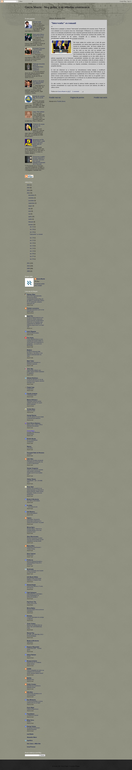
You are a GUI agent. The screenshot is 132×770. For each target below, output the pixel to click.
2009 (28, 268)
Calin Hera (30, 459)
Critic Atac (30, 368)
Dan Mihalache (31, 700)
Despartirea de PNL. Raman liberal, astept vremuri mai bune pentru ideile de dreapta (39, 142)
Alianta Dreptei (31, 585)
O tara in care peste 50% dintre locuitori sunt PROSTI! (38, 82)
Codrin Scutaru (31, 684)
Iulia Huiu (30, 692)
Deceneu (29, 616)
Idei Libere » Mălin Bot (33, 743)
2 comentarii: (76, 91)
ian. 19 (32, 243)
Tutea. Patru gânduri (38, 112)
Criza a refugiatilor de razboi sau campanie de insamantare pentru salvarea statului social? (35, 672)
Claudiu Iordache (32, 393)
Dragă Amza (30, 389)
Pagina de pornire (77, 98)
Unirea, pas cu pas (32, 603)
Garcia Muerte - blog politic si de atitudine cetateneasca (57, 7)
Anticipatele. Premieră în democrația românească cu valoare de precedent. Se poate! (35, 521)
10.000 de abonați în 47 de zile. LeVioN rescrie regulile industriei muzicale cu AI (35, 381)
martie (30, 219)
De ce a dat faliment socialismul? (32, 441)
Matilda (29, 678)
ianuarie (30, 224)
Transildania (30, 714)
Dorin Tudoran (31, 553)
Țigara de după (31, 410)
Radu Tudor (30, 361)
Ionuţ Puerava (31, 747)
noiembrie (31, 198)
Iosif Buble (30, 734)
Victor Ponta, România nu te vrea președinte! (34, 694)
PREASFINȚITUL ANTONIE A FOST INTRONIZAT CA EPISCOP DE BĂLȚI (34, 595)
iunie (29, 211)
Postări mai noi (55, 98)
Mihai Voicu (30, 720)
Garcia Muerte (41, 279)
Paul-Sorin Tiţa (31, 602)
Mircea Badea (31, 608)
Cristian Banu (31, 409)
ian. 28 (32, 229)
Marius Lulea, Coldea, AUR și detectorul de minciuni (34, 425)
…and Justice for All (32, 507)
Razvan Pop (30, 633)
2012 (28, 193)
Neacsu (29, 446)
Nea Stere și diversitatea (33, 500)
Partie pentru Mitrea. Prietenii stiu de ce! (38, 35)
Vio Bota (29, 505)
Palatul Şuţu (30, 387)
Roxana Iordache (32, 661)
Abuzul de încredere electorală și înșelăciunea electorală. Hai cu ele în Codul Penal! (35, 462)
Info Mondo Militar (32, 577)
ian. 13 (32, 251)
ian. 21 (32, 240)
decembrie (31, 195)
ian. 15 (32, 245)
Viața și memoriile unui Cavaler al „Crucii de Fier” (35, 571)
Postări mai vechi (100, 98)
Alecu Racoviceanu (32, 536)
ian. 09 (32, 253)
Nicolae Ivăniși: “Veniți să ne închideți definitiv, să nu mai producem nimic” (34, 530)
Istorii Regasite (31, 331)
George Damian (31, 415)
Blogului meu (30, 679)
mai (29, 214)
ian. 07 (32, 256)
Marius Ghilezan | (32, 400)
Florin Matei (30, 707)
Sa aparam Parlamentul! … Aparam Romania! (34, 728)
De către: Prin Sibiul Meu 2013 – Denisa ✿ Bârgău (35, 635)
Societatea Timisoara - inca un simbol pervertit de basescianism (39, 51)
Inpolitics (30, 740)
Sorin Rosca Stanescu (33, 423)
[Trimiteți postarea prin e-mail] (82, 91)
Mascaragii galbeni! (32, 513)
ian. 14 (32, 248)
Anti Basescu (31, 511)
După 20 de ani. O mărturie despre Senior (34, 663)
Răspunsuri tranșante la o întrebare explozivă (33, 363)
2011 (28, 263)
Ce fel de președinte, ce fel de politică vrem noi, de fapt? (35, 702)
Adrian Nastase (31, 654)
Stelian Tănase (31, 479)
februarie (31, 222)
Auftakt (29, 669)
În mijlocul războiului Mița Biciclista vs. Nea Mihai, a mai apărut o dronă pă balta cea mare (35, 354)
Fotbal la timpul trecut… (33, 709)
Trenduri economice (33, 308)
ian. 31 (32, 227)
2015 (28, 185)
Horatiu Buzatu (31, 438)
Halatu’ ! (29, 721)
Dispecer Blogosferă (33, 647)
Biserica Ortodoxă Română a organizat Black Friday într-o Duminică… (34, 563)
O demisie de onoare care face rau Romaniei (38, 125)
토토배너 (29, 454)
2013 (28, 190)
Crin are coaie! (37, 22)
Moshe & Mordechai (33, 499)
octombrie (31, 200)
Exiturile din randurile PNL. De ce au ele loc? (39, 98)
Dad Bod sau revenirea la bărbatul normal (33, 686)
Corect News (30, 431)
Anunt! (28, 656)
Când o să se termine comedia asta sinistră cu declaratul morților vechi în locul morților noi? (35, 472)
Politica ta (30, 560)
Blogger (77, 766)
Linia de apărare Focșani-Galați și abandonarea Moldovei (35, 417)
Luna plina (30, 448)
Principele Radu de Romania (35, 452)
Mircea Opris (31, 527)
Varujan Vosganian (32, 468)
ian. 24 (32, 237)
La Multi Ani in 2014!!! (32, 715)
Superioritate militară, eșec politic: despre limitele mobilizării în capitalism (35, 372)
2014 (28, 187)
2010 (28, 266)
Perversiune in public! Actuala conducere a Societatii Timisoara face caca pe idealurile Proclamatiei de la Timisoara (39, 160)
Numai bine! (30, 555)
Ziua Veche (30, 337)
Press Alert (30, 487)
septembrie (31, 203)
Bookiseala (30, 569)
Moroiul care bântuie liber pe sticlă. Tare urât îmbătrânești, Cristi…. (34, 626)
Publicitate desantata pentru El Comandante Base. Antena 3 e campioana (39, 67)
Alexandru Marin (32, 737)
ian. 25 (32, 232)
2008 (28, 271)
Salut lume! (30, 642)
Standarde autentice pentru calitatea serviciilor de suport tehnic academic (34, 403)
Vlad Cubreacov (31, 592)
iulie (29, 208)
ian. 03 (32, 259)
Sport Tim (30, 316)
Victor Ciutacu (31, 623)
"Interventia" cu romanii (63, 23)
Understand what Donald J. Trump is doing (34, 548)
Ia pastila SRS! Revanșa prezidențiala (33, 433)
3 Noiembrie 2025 (31, 395)
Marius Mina (30, 546)
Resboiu (29, 350)
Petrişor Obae (31, 294)
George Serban (31, 726)
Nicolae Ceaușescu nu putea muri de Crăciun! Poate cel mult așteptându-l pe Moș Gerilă (35, 539)
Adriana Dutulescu (32, 378)
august (30, 206)
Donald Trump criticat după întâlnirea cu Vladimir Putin (34, 579)
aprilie (30, 216)
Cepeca (29, 518)
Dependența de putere (33, 333)
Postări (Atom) (61, 101)
